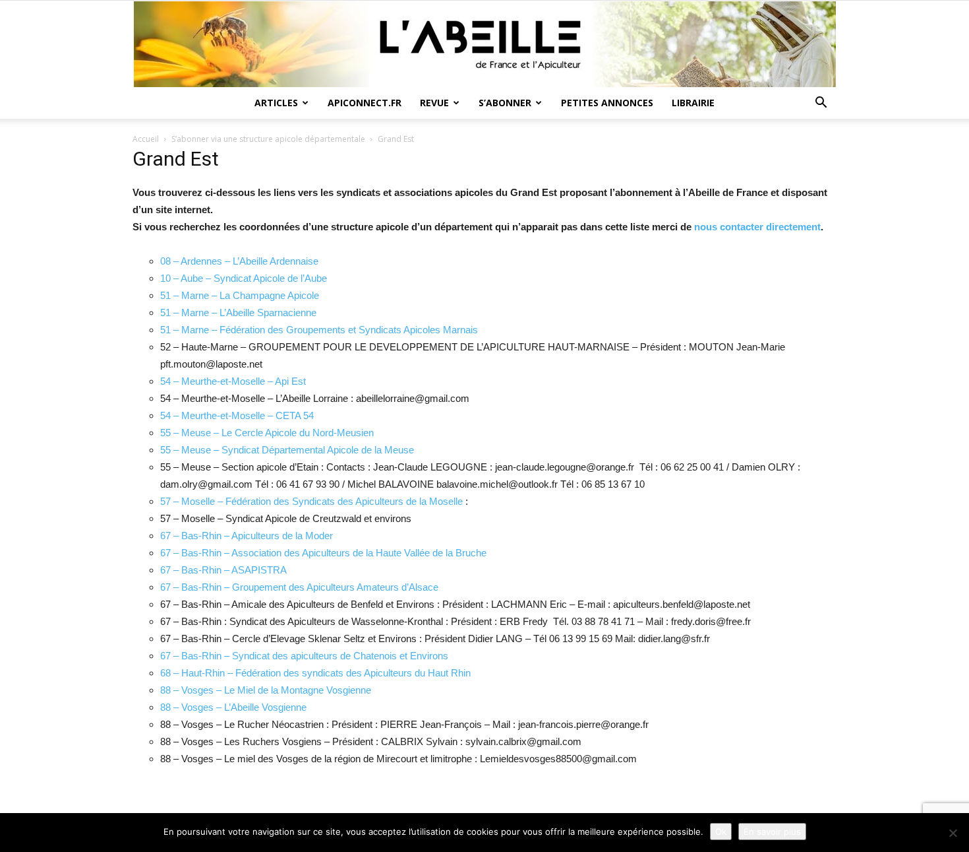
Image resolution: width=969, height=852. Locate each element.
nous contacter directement (757, 226)
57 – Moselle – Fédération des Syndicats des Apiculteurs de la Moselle (311, 501)
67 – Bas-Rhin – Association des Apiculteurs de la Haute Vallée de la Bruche (323, 552)
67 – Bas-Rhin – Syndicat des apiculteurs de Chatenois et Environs (304, 655)
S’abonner (505, 102)
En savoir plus (772, 831)
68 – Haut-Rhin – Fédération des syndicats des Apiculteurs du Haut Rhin (315, 672)
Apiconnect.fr (364, 102)
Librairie (693, 102)
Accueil (145, 139)
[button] (821, 104)
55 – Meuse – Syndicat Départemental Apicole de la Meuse (287, 449)
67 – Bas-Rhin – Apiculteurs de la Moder (246, 535)
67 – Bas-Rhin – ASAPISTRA (223, 569)
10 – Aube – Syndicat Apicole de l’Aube (243, 278)
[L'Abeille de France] (484, 44)
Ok (720, 831)
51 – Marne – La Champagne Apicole (239, 295)
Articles (276, 102)
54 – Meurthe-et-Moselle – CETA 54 (237, 415)
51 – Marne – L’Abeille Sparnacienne (238, 312)
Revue (434, 102)
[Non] (952, 832)
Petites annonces (607, 102)
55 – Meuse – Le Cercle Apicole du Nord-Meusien (267, 432)
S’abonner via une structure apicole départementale (268, 139)
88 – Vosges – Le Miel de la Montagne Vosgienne (265, 690)
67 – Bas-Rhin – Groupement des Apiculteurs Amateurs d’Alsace (299, 587)
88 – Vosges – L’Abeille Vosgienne (233, 707)
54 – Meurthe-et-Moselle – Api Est (233, 381)
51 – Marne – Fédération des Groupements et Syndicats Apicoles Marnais (319, 329)
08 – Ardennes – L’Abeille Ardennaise (239, 261)
